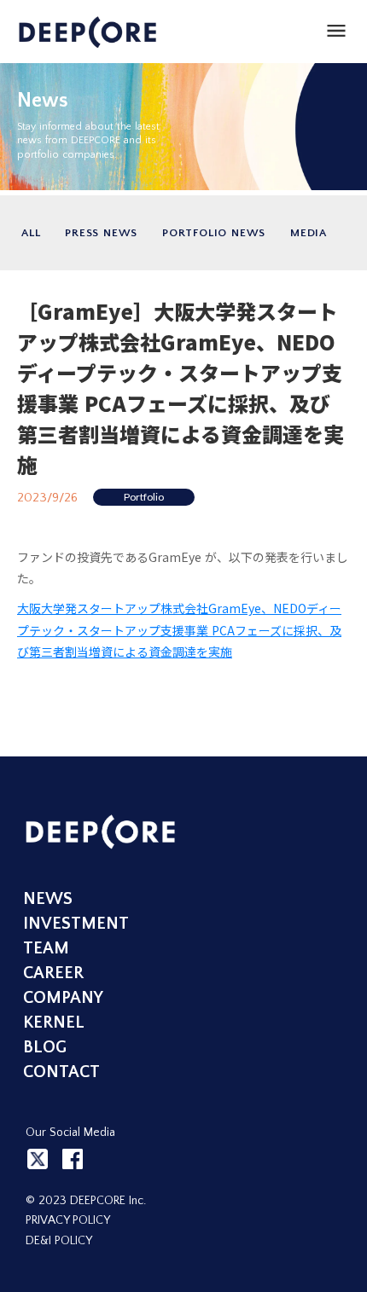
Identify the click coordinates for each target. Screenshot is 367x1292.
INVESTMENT (76, 923)
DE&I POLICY (59, 1241)
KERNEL (53, 1022)
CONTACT (61, 1072)
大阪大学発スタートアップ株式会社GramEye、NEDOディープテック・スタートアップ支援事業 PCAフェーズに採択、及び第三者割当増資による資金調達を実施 (179, 629)
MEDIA (308, 233)
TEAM (46, 948)
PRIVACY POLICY (68, 1220)
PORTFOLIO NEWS (213, 233)
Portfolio (144, 496)
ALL (30, 233)
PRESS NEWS (101, 233)
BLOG (45, 1047)
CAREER (53, 973)
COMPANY (63, 997)
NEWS (48, 898)
